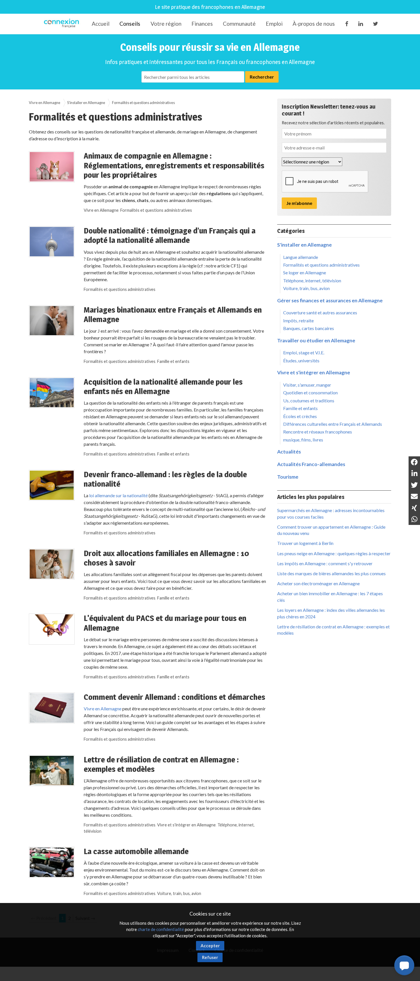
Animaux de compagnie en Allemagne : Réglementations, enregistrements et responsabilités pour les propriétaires (174, 165)
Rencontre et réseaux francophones (317, 431)
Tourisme (287, 477)
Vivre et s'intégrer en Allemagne (186, 824)
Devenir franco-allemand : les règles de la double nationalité (165, 479)
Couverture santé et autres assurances (320, 312)
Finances (202, 23)
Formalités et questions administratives (156, 210)
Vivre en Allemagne (44, 102)
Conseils (129, 23)
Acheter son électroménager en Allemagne (318, 583)
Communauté (239, 23)
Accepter (210, 945)
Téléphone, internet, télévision (312, 280)
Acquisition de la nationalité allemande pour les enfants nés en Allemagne (163, 386)
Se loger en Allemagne (304, 272)
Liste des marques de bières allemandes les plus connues (331, 573)
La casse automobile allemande (136, 851)
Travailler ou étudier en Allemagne (316, 340)
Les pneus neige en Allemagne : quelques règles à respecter (334, 553)
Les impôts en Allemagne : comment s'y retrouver (325, 563)
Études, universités (301, 360)
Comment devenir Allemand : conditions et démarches (174, 697)
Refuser (210, 957)
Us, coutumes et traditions (308, 400)
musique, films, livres (303, 439)
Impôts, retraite (298, 320)
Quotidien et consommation (310, 392)
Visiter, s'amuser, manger (307, 384)
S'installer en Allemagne (86, 102)
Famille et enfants (173, 361)
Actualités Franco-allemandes (311, 464)
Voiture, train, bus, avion (179, 893)
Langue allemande (300, 257)
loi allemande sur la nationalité (118, 495)
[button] (404, 965)
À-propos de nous (314, 23)
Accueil (100, 23)
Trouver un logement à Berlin (305, 543)
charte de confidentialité (161, 929)
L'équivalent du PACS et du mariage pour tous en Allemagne (165, 623)
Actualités (289, 452)
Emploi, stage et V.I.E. (303, 352)
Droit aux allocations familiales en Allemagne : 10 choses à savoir (166, 558)
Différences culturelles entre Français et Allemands (332, 424)
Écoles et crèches (300, 416)
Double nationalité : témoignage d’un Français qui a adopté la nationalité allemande (169, 235)
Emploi (274, 23)
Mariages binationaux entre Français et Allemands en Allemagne (173, 314)
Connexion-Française (62, 24)
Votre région (166, 23)
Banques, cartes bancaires (308, 328)
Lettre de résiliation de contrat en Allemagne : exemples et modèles (161, 764)
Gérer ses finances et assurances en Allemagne (330, 300)
